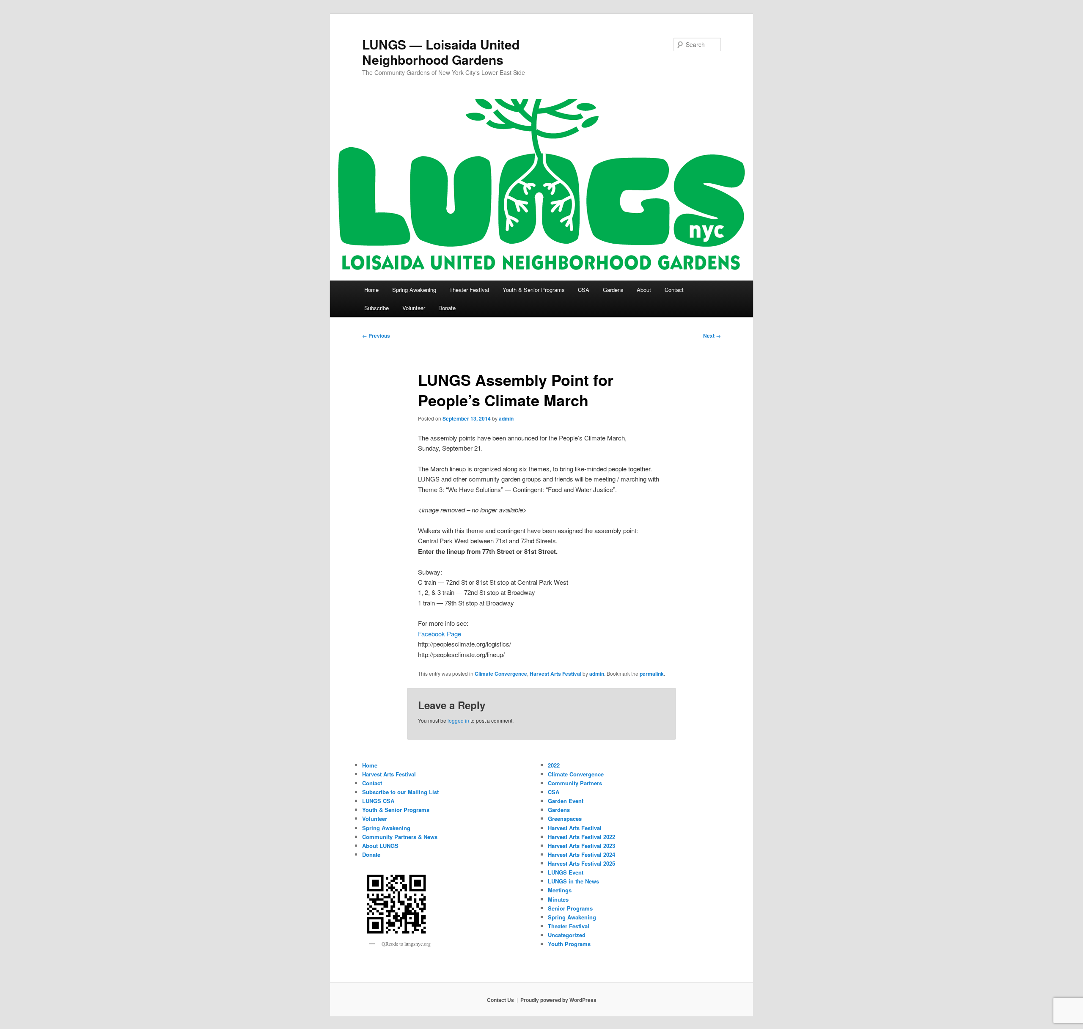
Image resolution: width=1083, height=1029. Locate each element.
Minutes (558, 899)
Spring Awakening (414, 290)
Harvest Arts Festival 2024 (581, 854)
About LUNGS (380, 846)
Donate (447, 308)
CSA (583, 290)
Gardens (613, 290)
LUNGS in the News (573, 881)
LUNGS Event (565, 872)
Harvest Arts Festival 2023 (581, 846)
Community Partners (575, 783)
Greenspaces (565, 818)
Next (712, 335)
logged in (458, 720)
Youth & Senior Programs (534, 290)
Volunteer (413, 308)
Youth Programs (569, 944)
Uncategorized (566, 935)
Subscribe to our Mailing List (400, 792)
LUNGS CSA (378, 801)
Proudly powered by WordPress (558, 1000)
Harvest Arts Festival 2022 (581, 837)
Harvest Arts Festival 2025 (581, 863)
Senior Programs (570, 908)
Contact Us (500, 1000)
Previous (376, 335)
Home (371, 290)
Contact (674, 290)
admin (506, 418)
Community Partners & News (399, 837)
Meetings (560, 890)
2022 (554, 765)
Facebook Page (439, 633)
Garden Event (565, 801)
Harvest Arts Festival (555, 673)
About (644, 290)
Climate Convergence (501, 673)
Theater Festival (469, 290)
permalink (652, 673)
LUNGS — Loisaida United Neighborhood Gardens (441, 52)
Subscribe (376, 308)
